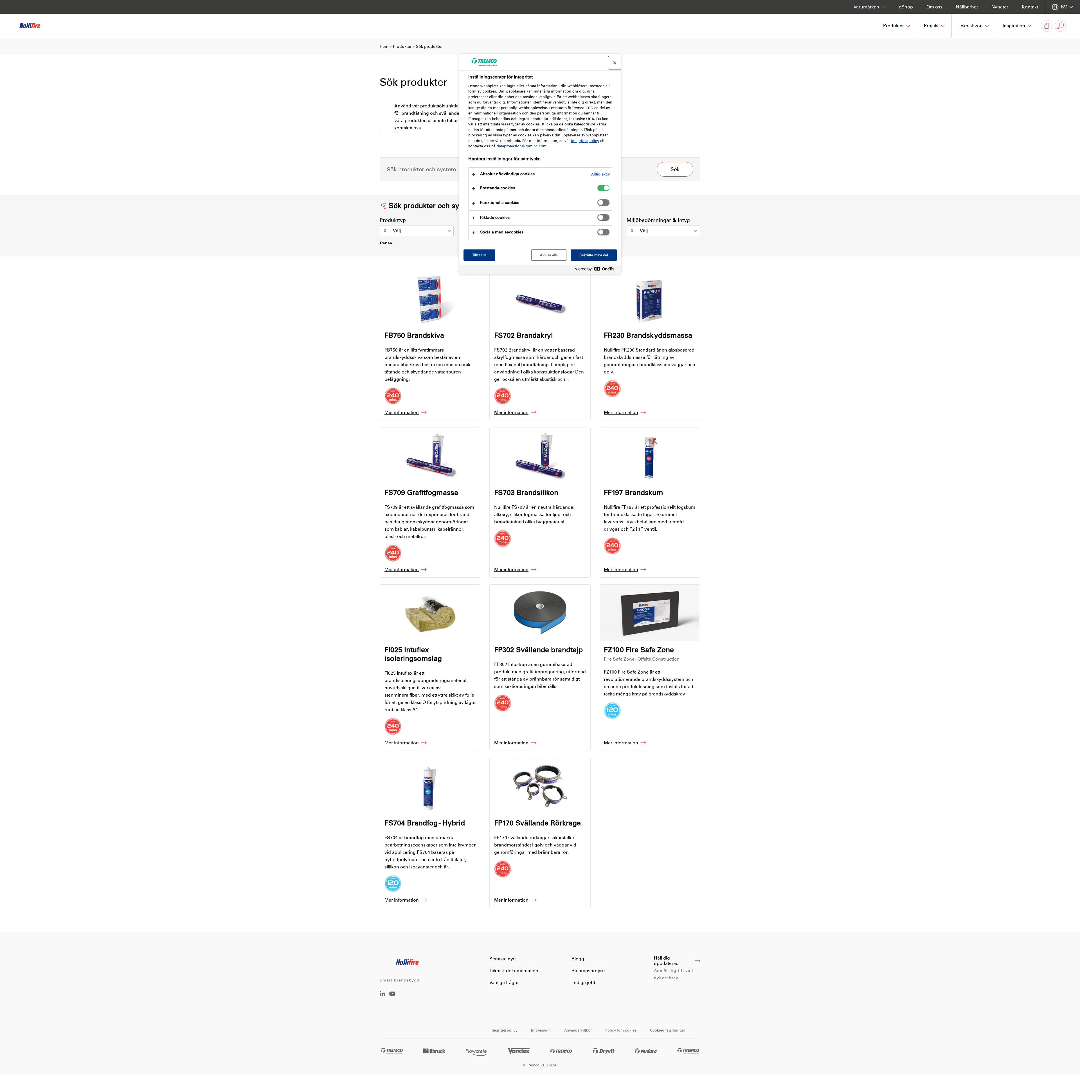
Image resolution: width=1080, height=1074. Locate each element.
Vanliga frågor (504, 982)
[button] (896, 26)
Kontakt (1030, 7)
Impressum (541, 1030)
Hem (384, 46)
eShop (906, 7)
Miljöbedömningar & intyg (658, 220)
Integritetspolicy (503, 1030)
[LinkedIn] (382, 995)
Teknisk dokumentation (513, 970)
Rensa (386, 243)
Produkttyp (393, 220)
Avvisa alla (549, 255)
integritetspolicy (585, 141)
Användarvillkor (578, 1030)
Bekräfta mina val (593, 255)
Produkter (402, 46)
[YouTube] (392, 997)
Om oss (934, 7)
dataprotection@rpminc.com (521, 146)
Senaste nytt (502, 959)
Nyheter (999, 7)
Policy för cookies (620, 1030)
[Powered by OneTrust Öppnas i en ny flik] (596, 270)
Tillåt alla (479, 255)
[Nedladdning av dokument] (1046, 26)
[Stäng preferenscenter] (615, 63)
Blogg (578, 959)
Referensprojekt (588, 970)
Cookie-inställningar (667, 1030)
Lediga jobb (584, 982)
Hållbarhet (967, 7)
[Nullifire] (34, 26)
